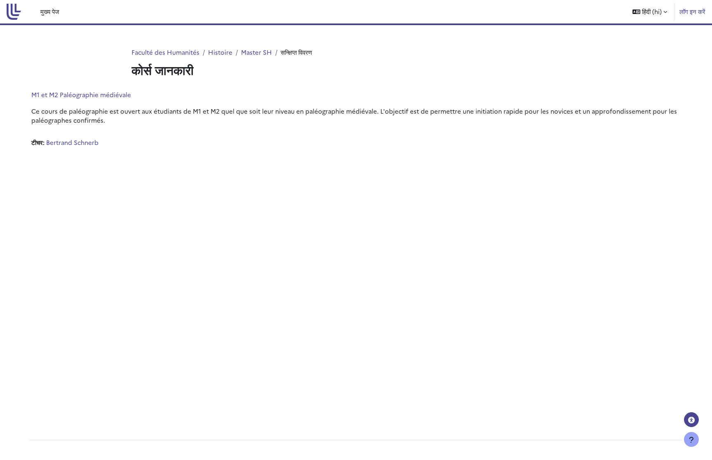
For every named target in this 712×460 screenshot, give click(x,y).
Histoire (220, 52)
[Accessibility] (691, 419)
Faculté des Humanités (165, 52)
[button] (649, 11)
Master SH (256, 52)
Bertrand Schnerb (72, 142)
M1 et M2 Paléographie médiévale (81, 94)
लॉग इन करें (692, 11)
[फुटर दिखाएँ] (691, 439)
